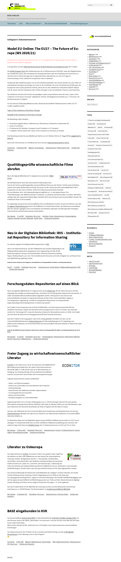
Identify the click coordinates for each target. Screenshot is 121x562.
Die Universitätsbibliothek (56, 23)
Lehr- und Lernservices (95, 67)
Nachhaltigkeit (93, 177)
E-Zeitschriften (93, 142)
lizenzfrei (23, 218)
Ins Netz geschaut (94, 65)
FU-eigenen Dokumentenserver (17, 206)
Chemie (51, 216)
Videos (40, 218)
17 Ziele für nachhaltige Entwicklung (99, 120)
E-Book (91, 138)
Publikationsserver (26, 339)
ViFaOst (75, 477)
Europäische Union (94, 149)
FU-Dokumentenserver (67, 430)
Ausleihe (91, 124)
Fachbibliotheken (93, 61)
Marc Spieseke (11, 216)
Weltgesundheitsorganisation (68, 267)
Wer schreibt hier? (33, 23)
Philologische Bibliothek (95, 188)
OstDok (25, 454)
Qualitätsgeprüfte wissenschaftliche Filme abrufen (40, 166)
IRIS (47, 244)
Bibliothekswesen (36, 542)
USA (106, 195)
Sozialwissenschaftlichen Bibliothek (58, 489)
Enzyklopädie (105, 142)
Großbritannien (104, 163)
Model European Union (17, 71)
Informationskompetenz (95, 166)
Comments (93, 268)
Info (21, 23)
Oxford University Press (95, 184)
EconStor (10, 365)
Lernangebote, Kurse (95, 70)
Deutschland (102, 131)
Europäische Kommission (104, 145)
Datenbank (108, 127)
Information (17, 218)
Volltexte (9, 432)
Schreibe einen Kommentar (51, 218)
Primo (90, 74)
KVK (8, 544)
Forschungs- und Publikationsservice (99, 63)
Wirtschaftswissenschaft (96, 202)
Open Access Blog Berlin (95, 244)
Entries (92, 266)
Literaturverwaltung (94, 174)
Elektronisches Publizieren (72, 337)
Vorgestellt (92, 87)
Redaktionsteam (33, 425)
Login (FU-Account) (94, 261)
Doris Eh (9, 267)
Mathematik (30, 218)
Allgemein (31, 148)
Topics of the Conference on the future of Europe (23, 110)
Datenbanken (29, 216)
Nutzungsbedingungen (95, 270)
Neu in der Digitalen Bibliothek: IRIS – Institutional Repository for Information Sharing (44, 235)
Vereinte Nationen (55, 267)
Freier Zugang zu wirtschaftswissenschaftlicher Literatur (44, 355)
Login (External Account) (95, 263)
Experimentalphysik (70, 216)
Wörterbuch (92, 213)
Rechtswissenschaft (105, 191)
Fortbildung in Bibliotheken (96, 235)
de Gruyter (92, 131)
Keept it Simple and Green (96, 237)
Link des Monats (93, 170)
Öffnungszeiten (93, 216)
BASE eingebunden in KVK (27, 511)
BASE (54, 542)
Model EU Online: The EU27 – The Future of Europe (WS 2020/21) (43, 50)
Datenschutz (92, 272)
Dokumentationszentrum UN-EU (58, 143)
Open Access (16, 339)
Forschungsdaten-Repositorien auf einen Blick (43, 283)
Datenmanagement (47, 337)
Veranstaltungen (39, 148)
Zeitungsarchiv (104, 213)
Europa (91, 145)
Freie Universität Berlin (95, 159)
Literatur (104, 170)
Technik (36, 218)
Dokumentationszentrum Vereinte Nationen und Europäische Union (46, 67)
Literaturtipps (93, 72)
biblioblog (13, 15)
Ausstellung (101, 124)
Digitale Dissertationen (62, 542)
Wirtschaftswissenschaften (20, 432)
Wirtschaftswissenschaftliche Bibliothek (100, 209)
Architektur (45, 216)
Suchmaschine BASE (28, 518)
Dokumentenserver (51, 148)
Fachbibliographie (94, 152)
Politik (108, 188)
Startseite (11, 23)
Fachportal (10, 218)
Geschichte (92, 163)
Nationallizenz (93, 181)
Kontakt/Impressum (79, 23)
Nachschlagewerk (106, 177)
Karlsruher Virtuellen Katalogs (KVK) (64, 518)
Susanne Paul (11, 148)
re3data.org (51, 291)
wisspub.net (92, 246)
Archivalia (91, 233)
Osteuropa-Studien (62, 494)
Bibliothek (92, 127)
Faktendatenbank (94, 156)
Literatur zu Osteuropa (24, 447)
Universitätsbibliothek (95, 80)
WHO (79, 267)
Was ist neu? (37, 216)
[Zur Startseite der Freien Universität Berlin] (22, 6)
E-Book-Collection (102, 138)
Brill (100, 127)
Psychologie (92, 191)
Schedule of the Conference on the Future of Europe (24, 115)
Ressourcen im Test (94, 78)
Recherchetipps (46, 542)
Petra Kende (10, 542)
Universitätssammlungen (96, 82)
